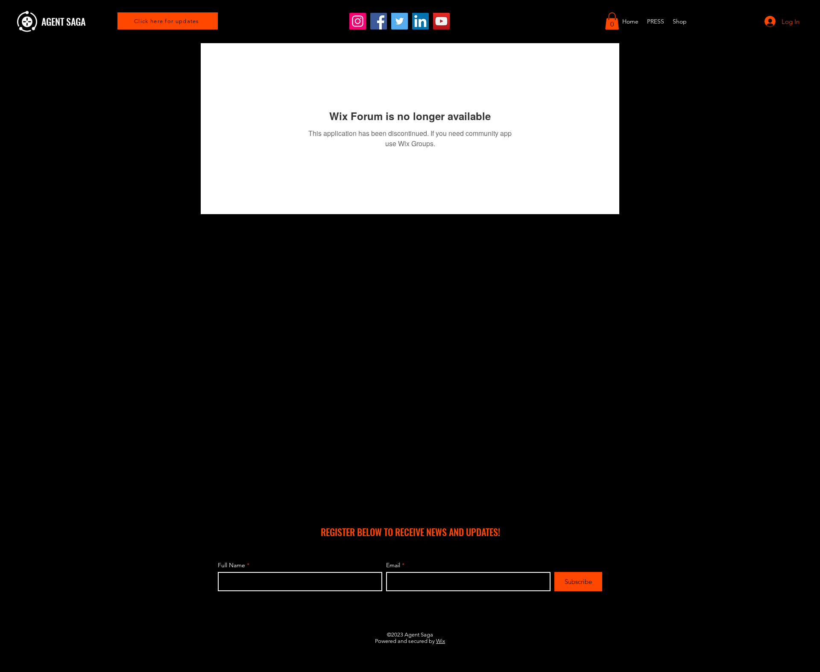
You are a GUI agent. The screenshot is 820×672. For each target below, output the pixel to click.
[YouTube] (441, 21)
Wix (440, 641)
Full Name (231, 565)
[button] (612, 21)
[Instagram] (357, 21)
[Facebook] (378, 21)
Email (393, 565)
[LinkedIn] (420, 21)
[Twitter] (399, 21)
